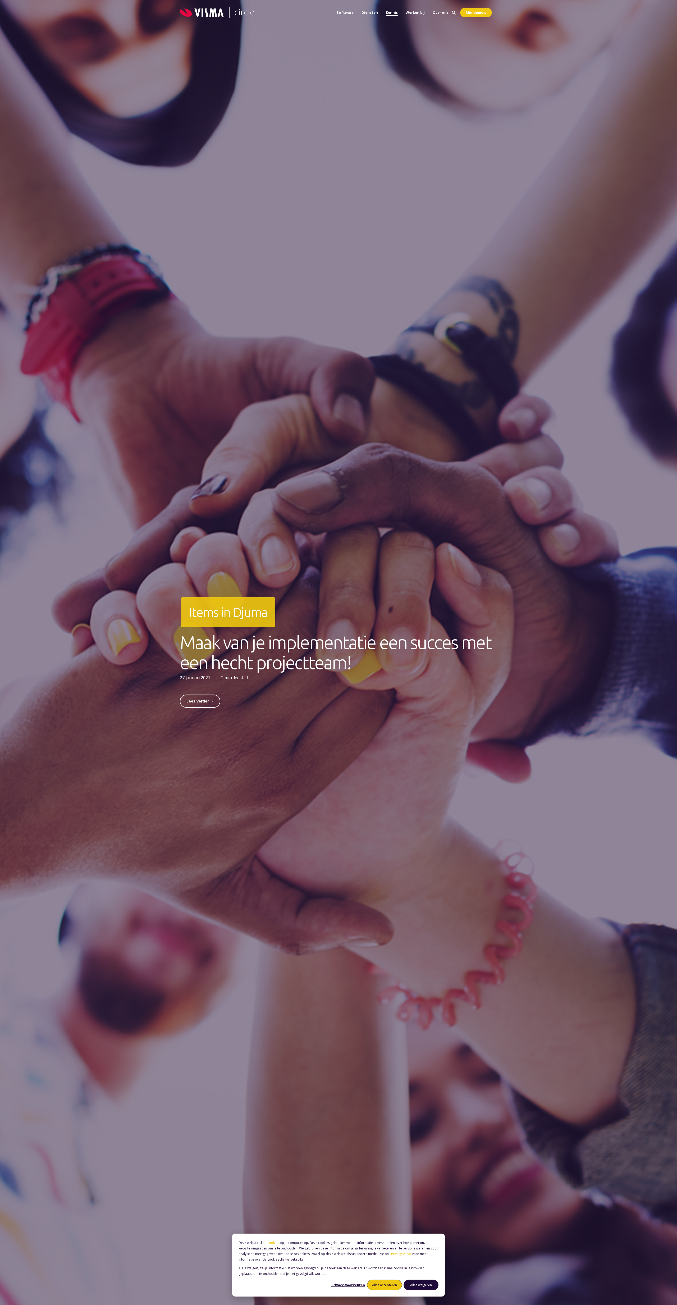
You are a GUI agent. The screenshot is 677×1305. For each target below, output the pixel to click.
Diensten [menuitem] (370, 12)
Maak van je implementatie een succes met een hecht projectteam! (335, 652)
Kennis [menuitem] (392, 12)
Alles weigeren (421, 1285)
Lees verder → (200, 701)
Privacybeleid (401, 1254)
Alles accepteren (384, 1285)
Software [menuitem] (345, 12)
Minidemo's (476, 12)
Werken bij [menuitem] (415, 12)
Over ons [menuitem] (441, 12)
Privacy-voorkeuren (348, 1285)
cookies (273, 1242)
